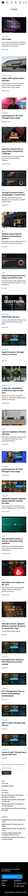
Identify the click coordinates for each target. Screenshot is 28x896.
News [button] (3, 883)
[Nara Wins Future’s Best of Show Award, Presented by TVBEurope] (14, 135)
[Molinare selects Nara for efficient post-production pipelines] (14, 219)
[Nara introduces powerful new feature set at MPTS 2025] (14, 261)
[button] (26, 2)
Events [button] (3, 885)
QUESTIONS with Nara (8, 786)
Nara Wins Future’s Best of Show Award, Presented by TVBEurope (13, 796)
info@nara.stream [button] (22, 883)
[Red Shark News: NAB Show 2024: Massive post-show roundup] (14, 647)
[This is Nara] (14, 25)
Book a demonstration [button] (10, 876)
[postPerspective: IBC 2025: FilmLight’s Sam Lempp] (14, 103)
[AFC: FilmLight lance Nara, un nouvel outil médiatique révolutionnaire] (14, 679)
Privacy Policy (9, 892)
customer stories (6, 75)
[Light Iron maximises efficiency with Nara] (14, 417)
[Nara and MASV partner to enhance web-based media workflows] (14, 524)
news (3, 36)
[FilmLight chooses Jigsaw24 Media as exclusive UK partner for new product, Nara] (14, 609)
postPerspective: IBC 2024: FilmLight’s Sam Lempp (13, 829)
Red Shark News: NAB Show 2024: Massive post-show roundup (13, 838)
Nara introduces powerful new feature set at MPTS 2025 (14, 809)
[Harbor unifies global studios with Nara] (14, 64)
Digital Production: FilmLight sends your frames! (13, 825)
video (6, 36)
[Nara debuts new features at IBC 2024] (14, 568)
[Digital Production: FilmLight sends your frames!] (14, 340)
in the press (5, 113)
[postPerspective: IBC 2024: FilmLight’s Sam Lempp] (14, 457)
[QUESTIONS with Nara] (14, 302)
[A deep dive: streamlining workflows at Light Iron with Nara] (14, 374)
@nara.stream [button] (20, 886)
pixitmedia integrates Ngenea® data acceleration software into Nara (11, 834)
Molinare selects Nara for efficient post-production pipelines (13, 805)
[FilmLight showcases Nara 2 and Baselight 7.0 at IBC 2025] (14, 178)
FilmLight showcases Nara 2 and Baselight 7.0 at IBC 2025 (13, 800)
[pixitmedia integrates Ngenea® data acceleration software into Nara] (14, 486)
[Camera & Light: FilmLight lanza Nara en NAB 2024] (14, 740)
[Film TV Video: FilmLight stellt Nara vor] (14, 710)
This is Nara (5, 783)
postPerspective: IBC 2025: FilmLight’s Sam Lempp (13, 820)
